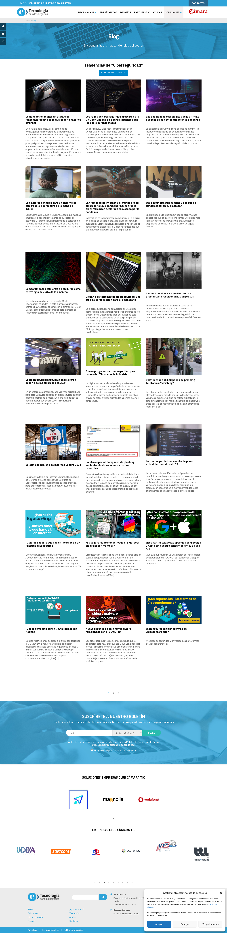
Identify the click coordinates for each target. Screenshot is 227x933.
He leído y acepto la (115, 750)
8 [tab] (127, 882)
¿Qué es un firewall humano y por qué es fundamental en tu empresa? (171, 204)
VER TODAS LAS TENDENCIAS (113, 72)
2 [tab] (99, 882)
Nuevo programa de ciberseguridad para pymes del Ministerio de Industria (111, 372)
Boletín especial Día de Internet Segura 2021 (53, 465)
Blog (34, 20)
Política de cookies (50, 930)
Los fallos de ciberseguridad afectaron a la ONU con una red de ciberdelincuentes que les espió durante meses (112, 119)
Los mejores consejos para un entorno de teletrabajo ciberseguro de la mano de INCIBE (50, 206)
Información (86, 12)
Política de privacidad (73, 930)
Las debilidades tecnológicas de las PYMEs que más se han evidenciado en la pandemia (173, 118)
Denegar (185, 924)
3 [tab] (104, 882)
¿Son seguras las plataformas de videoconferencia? (166, 630)
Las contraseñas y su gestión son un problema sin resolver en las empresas (170, 295)
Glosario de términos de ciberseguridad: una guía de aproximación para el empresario (113, 298)
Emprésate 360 (108, 12)
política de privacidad (126, 750)
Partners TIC (142, 12)
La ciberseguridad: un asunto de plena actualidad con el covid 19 (169, 462)
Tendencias (74, 913)
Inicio (27, 20)
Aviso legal (32, 930)
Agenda (31, 921)
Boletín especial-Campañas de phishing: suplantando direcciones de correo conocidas (110, 465)
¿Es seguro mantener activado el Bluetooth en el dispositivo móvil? (112, 544)
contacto (198, 3)
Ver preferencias (210, 924)
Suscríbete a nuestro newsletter (48, 3)
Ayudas (157, 12)
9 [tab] (132, 882)
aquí (133, 744)
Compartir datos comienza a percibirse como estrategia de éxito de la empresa (53, 290)
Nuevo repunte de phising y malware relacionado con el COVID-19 (108, 630)
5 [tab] (113, 882)
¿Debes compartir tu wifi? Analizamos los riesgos (51, 630)
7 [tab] (122, 882)
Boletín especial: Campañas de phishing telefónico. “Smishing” (170, 381)
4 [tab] (108, 882)
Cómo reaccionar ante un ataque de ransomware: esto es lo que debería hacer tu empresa (53, 119)
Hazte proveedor (36, 917)
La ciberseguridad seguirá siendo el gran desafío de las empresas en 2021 (50, 381)
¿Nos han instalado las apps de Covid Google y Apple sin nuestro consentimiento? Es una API (173, 545)
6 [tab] (118, 882)
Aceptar (159, 924)
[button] (220, 892)
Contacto (73, 921)
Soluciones (172, 12)
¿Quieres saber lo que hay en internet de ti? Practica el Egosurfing (52, 544)
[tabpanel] (78, 800)
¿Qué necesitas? (76, 909)
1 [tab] (113, 818)
